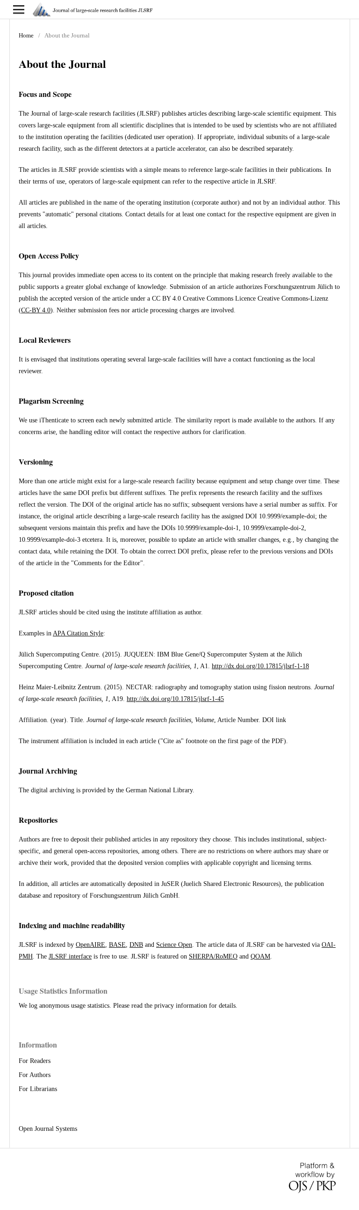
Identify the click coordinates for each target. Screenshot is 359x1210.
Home (26, 35)
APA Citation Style (78, 633)
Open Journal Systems (48, 1128)
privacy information (180, 1005)
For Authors (34, 1074)
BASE (117, 944)
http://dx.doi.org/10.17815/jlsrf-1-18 (260, 666)
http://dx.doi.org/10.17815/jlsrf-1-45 (175, 698)
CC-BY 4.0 (35, 310)
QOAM (260, 956)
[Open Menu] (18, 9)
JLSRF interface (70, 956)
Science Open (174, 944)
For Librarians (38, 1088)
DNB (136, 944)
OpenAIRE (90, 944)
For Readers (34, 1060)
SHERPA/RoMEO (213, 956)
